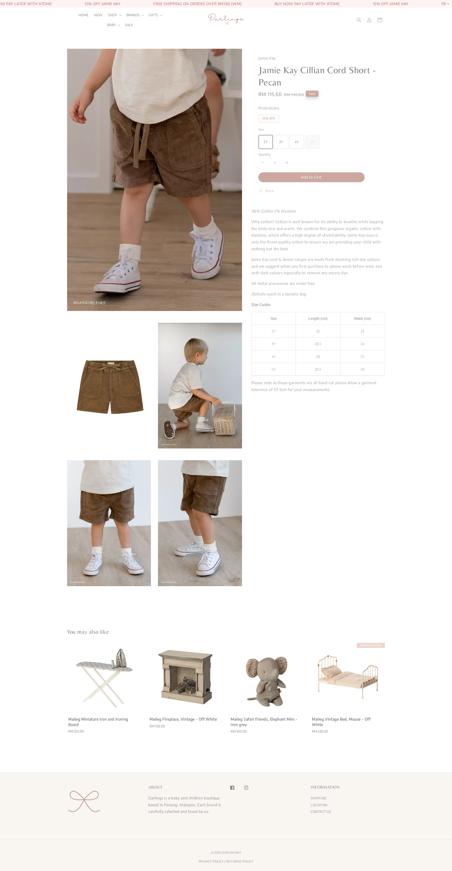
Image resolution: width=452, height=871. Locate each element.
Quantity (264, 155)
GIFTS (153, 15)
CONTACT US (321, 812)
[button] (359, 20)
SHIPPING (319, 798)
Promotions (268, 108)
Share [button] (269, 191)
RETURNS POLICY (240, 861)
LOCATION (319, 805)
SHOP (112, 15)
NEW (98, 15)
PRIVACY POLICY (211, 861)
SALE (129, 25)
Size (261, 129)
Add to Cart (311, 177)
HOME (84, 15)
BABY (111, 25)
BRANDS (133, 15)
